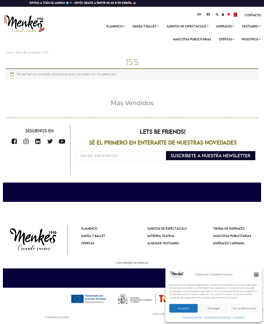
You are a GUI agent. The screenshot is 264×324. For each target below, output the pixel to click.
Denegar (214, 308)
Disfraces (224, 26)
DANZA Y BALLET (93, 236)
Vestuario (250, 26)
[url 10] (27, 23)
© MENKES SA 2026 (57, 317)
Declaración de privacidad (217, 317)
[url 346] (50, 141)
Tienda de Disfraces (229, 228)
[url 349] (33, 240)
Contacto (253, 15)
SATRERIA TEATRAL (161, 236)
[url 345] (37, 141)
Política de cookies (192, 317)
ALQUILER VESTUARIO (163, 243)
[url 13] (223, 14)
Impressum (239, 317)
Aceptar (183, 308)
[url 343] (14, 141)
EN (199, 14)
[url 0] (177, 274)
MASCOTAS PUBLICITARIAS (232, 236)
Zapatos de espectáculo (186, 26)
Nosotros (250, 39)
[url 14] (228, 14)
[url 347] (62, 141)
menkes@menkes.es (132, 263)
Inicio (9, 52)
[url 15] (235, 14)
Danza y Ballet (145, 26)
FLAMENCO (89, 228)
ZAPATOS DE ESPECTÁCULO (167, 228)
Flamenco (114, 26)
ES (208, 14)
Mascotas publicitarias (192, 39)
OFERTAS (225, 39)
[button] (256, 275)
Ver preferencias (244, 308)
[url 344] (26, 141)
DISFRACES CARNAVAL (229, 243)
